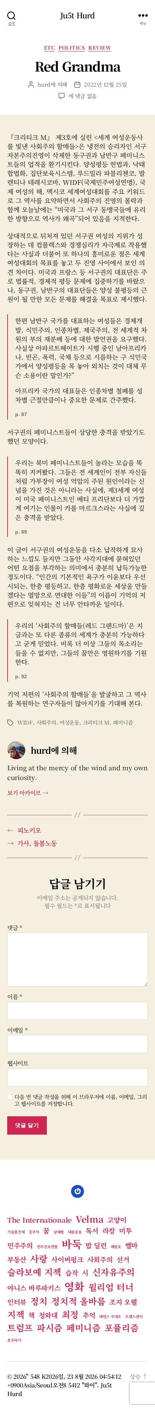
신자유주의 (113, 1272)
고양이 (116, 1220)
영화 (74, 1286)
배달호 (116, 1246)
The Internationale (39, 1220)
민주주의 (20, 1245)
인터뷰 (16, 1302)
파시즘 (49, 1327)
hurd (43, 84)
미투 (125, 1230)
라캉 (108, 1230)
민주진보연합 (47, 1246)
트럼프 (20, 1327)
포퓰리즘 (122, 1327)
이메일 (17, 1030)
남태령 (58, 1232)
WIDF (25, 722)
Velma (89, 1219)
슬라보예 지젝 (34, 1272)
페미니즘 (123, 722)
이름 (14, 997)
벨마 (131, 1245)
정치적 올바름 (78, 1301)
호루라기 (14, 1340)
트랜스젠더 (134, 1316)
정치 (38, 1301)
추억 (89, 1315)
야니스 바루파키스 (34, 1287)
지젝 (15, 1314)
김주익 (33, 1232)
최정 (70, 1314)
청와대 (48, 1315)
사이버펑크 (67, 1259)
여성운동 (69, 722)
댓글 (14, 928)
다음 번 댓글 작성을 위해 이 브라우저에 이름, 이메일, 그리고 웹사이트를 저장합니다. (80, 1100)
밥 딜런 (96, 1245)
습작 (71, 1272)
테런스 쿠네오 (110, 1316)
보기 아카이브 (27, 793)
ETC (49, 48)
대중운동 (75, 1232)
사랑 (38, 1258)
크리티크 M (96, 722)
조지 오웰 (123, 1302)
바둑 (71, 1243)
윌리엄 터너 (111, 1287)
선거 (122, 1259)
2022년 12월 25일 (105, 84)
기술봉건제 (16, 1232)
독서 (91, 1230)
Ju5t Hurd (77, 15)
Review (99, 48)
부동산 (16, 1259)
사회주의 (46, 722)
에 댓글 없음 (82, 96)
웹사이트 (17, 1063)
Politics (71, 48)
